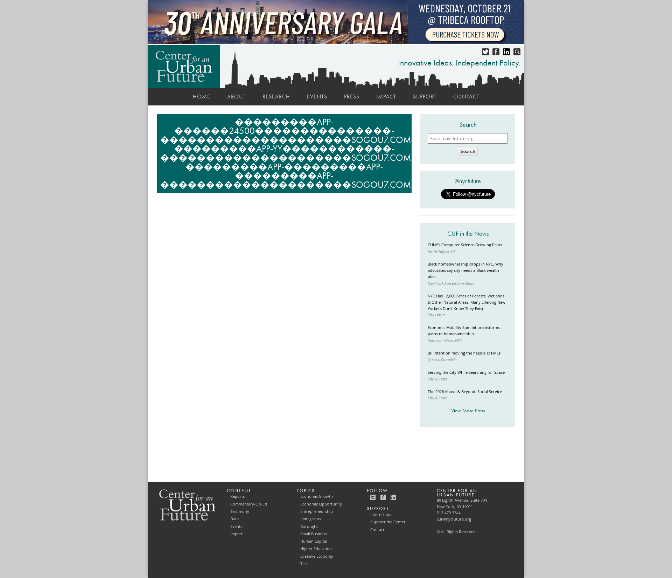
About (236, 96)
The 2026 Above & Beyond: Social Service (465, 391)
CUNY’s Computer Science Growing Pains (465, 245)
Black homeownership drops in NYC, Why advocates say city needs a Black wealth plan (465, 270)
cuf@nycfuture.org (454, 519)
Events (317, 96)
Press (351, 96)
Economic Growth (316, 496)
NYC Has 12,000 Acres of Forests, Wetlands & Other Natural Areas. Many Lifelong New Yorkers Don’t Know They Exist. (466, 302)
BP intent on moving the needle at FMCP (465, 353)
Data (234, 519)
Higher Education (316, 548)
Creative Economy (316, 556)
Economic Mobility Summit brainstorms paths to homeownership (464, 331)
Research (276, 96)
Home (201, 96)
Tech (304, 563)
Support (424, 96)
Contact (466, 96)
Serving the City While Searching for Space (466, 372)
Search (467, 151)
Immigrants (310, 519)
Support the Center (388, 522)
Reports (237, 496)
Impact (386, 96)
